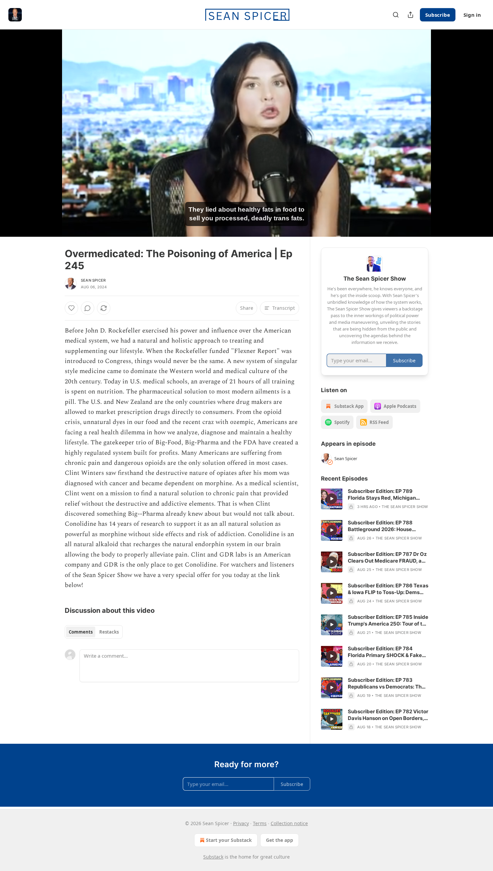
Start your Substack (229, 840)
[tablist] (94, 632)
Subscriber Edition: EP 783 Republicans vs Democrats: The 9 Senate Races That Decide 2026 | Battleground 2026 (386, 683)
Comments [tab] (81, 632)
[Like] (71, 308)
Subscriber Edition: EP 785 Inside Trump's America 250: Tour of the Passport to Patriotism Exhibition (388, 620)
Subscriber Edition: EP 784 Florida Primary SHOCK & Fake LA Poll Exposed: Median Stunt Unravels (385, 652)
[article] (374, 499)
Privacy (241, 823)
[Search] (395, 14)
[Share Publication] (410, 14)
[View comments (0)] (445, 133)
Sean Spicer (93, 280)
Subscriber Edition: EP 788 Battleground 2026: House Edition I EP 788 (380, 526)
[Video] (48, 125)
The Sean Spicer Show (405, 506)
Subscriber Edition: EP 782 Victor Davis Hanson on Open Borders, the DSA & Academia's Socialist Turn (388, 715)
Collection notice (289, 823)
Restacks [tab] (109, 632)
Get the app (279, 840)
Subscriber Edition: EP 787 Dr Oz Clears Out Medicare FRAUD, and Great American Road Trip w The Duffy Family (388, 557)
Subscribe (437, 14)
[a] (331, 498)
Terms (260, 823)
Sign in (472, 14)
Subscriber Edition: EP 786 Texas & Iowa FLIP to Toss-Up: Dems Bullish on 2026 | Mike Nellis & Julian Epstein (388, 589)
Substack (213, 857)
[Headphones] (48, 140)
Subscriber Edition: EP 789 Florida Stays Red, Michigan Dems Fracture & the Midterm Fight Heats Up (384, 494)
